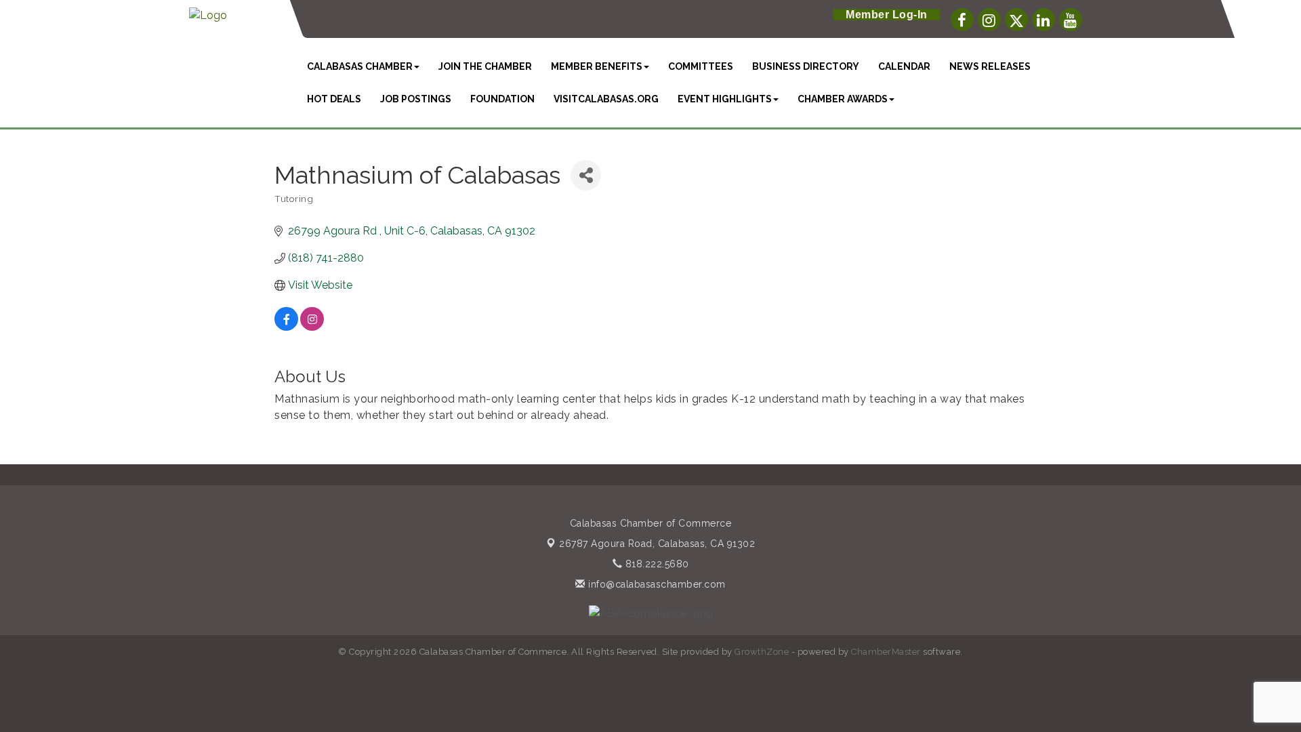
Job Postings (415, 99)
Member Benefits (596, 66)
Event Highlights (725, 99)
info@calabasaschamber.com (655, 584)
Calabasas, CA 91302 (657, 543)
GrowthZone (762, 652)
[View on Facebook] (286, 327)
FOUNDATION (502, 99)
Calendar (904, 66)
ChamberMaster (886, 652)
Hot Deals (334, 99)
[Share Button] (586, 175)
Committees (700, 66)
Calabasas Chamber (360, 66)
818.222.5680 (655, 563)
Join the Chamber (485, 66)
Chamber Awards (843, 99)
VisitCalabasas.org (606, 99)
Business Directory (805, 66)
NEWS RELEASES (990, 66)
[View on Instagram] (312, 327)
